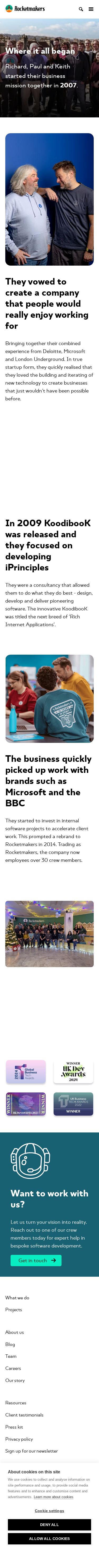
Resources (15, 1403)
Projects (13, 1310)
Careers (13, 1368)
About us (14, 1332)
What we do (17, 1298)
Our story (15, 1380)
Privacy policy (19, 1439)
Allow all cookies (49, 1539)
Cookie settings (49, 1511)
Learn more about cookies (53, 1497)
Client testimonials (24, 1415)
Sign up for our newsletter (31, 1451)
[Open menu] (88, 9)
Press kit (14, 1427)
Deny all (49, 1525)
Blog (10, 1344)
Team (10, 1356)
